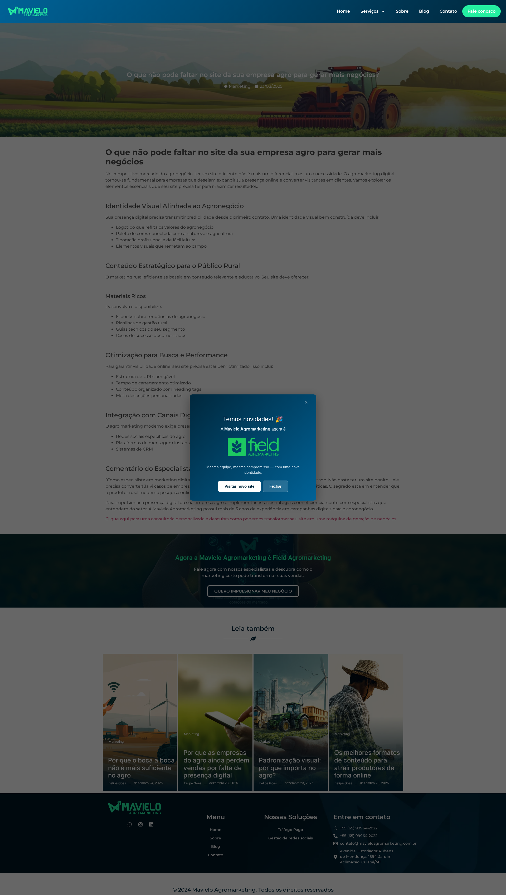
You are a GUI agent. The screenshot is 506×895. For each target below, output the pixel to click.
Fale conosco (481, 11)
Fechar (275, 486)
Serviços (369, 11)
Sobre (402, 11)
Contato (448, 11)
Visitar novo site (239, 486)
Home (343, 11)
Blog (424, 11)
